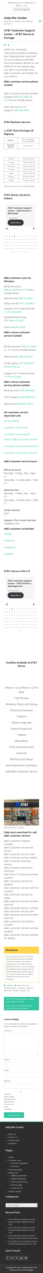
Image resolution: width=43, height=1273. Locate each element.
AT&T (19, 985)
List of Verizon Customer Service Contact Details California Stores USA (21, 1222)
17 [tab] (9, 239)
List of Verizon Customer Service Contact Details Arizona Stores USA (22, 1236)
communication (10, 988)
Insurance (15, 1166)
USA (28, 990)
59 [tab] (9, 249)
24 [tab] (26, 239)
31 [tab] (9, 242)
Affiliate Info (13, 1173)
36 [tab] (21, 242)
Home (10, 1157)
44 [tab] (7, 245)
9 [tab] (24, 236)
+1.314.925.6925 (13, 312)
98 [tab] (36, 628)
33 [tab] (14, 242)
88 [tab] (12, 628)
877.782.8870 (27, 303)
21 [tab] (19, 239)
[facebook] (14, 9)
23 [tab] (24, 239)
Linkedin (9, 554)
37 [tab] (24, 242)
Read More (16, 222)
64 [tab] (21, 249)
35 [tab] (19, 242)
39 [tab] (28, 242)
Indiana (10, 985)
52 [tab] (26, 245)
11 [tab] (28, 236)
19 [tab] (14, 239)
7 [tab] (19, 236)
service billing (11, 420)
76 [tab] (24, 252)
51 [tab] (24, 245)
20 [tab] (17, 239)
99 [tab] (19, 631)
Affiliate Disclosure (18, 1178)
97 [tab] (33, 628)
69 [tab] (33, 249)
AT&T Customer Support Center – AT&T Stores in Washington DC (20, 583)
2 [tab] (7, 236)
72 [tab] (14, 252)
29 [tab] (5, 242)
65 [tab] (24, 249)
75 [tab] (21, 252)
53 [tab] (28, 245)
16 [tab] (7, 239)
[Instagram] (17, 9)
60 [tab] (12, 249)
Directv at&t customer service (20, 439)
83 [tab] (33, 624)
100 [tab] (21, 631)
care (27, 985)
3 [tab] (9, 236)
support (23, 990)
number (15, 990)
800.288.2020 (21, 110)
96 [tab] (31, 628)
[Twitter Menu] (21, 9)
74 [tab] (19, 252)
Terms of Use (17, 1188)
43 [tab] (5, 245)
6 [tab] (17, 236)
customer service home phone (21, 446)
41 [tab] (33, 242)
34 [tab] (17, 242)
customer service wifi (16, 427)
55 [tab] (33, 245)
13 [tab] (33, 236)
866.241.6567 (17, 320)
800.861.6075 (26, 403)
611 (6, 100)
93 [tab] (24, 628)
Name (7, 1059)
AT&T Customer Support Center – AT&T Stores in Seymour (20, 211)
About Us (12, 1134)
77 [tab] (26, 252)
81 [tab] (28, 624)
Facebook (9, 540)
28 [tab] (36, 239)
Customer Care (14, 1160)
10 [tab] (26, 236)
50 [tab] (21, 245)
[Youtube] (24, 9)
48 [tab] (17, 245)
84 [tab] (36, 624)
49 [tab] (19, 245)
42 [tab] (36, 242)
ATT (23, 985)
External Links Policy (19, 1182)
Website (7, 1081)
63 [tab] (19, 249)
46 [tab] (12, 245)
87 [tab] (9, 628)
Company (21, 988)
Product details (14, 1191)
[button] (7, 227)
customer (29, 988)
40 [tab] (31, 242)
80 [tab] (26, 624)
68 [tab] (31, 249)
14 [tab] (36, 236)
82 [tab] (31, 624)
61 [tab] (14, 249)
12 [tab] (31, 236)
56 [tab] (36, 245)
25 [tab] (28, 239)
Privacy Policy (14, 1140)
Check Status (12, 366)
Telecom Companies (19, 1163)
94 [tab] (26, 628)
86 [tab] (7, 628)
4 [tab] (12, 236)
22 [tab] (21, 239)
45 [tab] (9, 245)
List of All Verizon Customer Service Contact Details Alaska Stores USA (23, 1242)
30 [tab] (7, 242)
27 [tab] (33, 239)
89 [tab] (14, 628)
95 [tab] (28, 628)
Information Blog (15, 1169)
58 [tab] (7, 249)
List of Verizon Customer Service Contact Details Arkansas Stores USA (21, 1230)
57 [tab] (5, 249)
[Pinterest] (28, 9)
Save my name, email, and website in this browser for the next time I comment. (10, 1101)
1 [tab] (5, 236)
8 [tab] (21, 236)
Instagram (10, 547)
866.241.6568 (18, 327)
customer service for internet (20, 452)
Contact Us (12, 1137)
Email (7, 1070)
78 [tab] (28, 252)
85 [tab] (5, 628)
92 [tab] (21, 628)
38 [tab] (26, 242)
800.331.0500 (22, 96)
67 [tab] (28, 249)
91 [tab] (19, 628)
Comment (8, 1030)
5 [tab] (14, 236)
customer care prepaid (17, 434)
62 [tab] (17, 249)
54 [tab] (31, 245)
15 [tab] (5, 239)
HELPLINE (7, 990)
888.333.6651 (26, 298)
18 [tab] (12, 239)
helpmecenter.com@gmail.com (22, 2)
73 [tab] (17, 252)
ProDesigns (28, 1270)
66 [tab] (26, 249)
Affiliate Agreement (19, 1175)
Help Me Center (15, 18)
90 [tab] (17, 628)
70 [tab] (36, 249)
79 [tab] (24, 624)
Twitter (8, 533)
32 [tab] (12, 242)
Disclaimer (12, 1143)
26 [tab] (31, 239)
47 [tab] (14, 245)
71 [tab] (12, 252)
